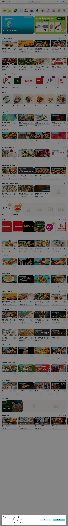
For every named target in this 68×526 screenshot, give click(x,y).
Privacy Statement (17, 522)
